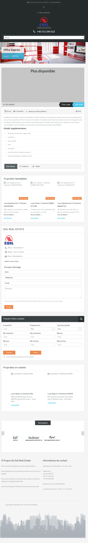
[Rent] (52, 438)
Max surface (61, 341)
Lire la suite (67, 399)
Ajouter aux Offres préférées (37, 111)
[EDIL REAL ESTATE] (44, 22)
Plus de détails (9, 215)
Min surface (34, 341)
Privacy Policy (41, 301)
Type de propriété (63, 325)
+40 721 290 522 (46, 31)
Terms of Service (54, 301)
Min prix (60, 333)
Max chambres (35, 333)
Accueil (6, 56)
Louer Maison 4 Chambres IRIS (22, 394)
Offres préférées (44, 13)
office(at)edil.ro (55, 2)
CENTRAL (15, 56)
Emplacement (35, 325)
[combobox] (42, 329)
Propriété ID (7, 325)
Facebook (25, 166)
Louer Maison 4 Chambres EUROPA (60, 394)
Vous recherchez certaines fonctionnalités (20, 357)
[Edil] (15, 438)
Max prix (6, 341)
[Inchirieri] (34, 438)
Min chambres (8, 333)
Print (79, 111)
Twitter (37, 166)
